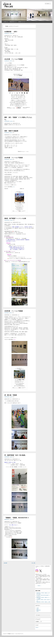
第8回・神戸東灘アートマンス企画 (15, 218)
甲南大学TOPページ (13, 21)
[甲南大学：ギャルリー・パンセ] (27, 20)
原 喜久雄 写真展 (10, 395)
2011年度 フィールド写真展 (13, 59)
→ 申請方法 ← (39, 585)
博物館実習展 (38, 610)
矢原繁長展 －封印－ (11, 31)
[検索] (45, 3)
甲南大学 (37, 627)
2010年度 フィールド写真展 (13, 157)
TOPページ (6, 21)
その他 (37, 607)
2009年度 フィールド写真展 (13, 311)
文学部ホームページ (21, 21)
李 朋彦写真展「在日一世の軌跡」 (15, 455)
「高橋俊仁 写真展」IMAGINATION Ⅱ (16, 517)
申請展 (37, 611)
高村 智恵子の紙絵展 (11, 131)
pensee (11, 33)
